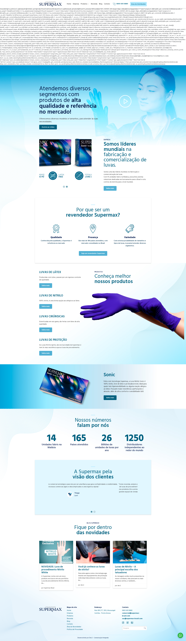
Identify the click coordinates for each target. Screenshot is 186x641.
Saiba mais (110, 188)
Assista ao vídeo (48, 127)
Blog (100, 4)
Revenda (94, 4)
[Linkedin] (132, 623)
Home (69, 4)
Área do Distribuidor (138, 4)
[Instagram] (128, 623)
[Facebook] (123, 623)
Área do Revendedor (74, 627)
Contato (107, 4)
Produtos (84, 4)
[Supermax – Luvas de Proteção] (50, 4)
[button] (63, 187)
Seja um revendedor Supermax (93, 253)
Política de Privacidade (75, 629)
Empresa (76, 4)
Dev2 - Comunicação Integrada (98, 638)
